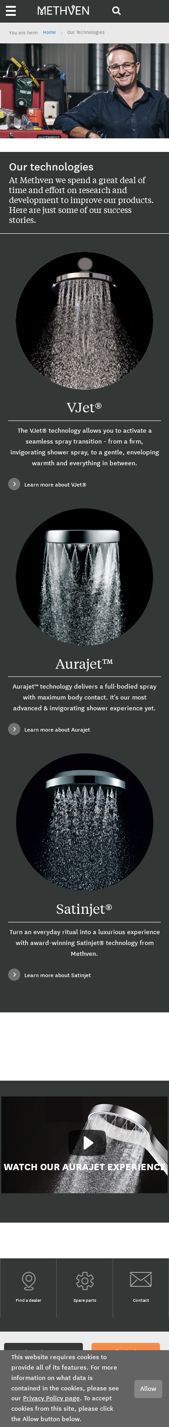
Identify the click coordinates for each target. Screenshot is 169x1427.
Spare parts (84, 1301)
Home (49, 32)
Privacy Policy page (51, 1398)
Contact (141, 1301)
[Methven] (77, 8)
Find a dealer (28, 1301)
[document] (84, 1388)
